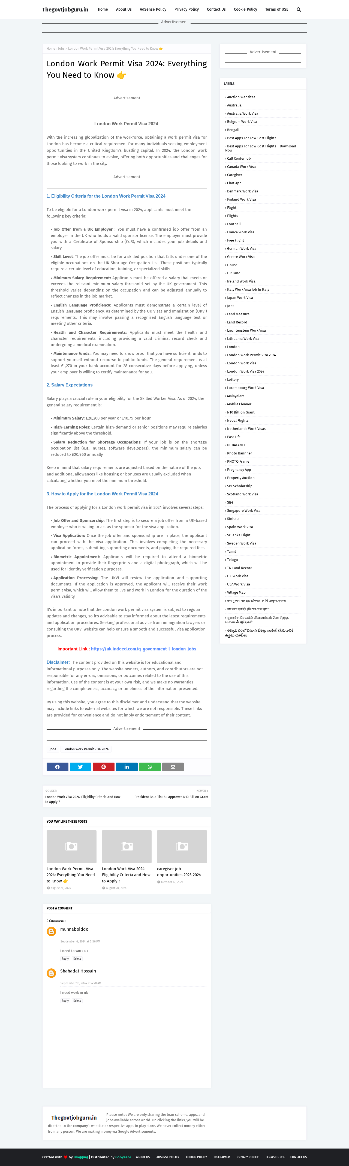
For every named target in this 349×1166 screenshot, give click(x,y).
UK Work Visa (237, 576)
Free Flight (235, 240)
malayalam (235, 396)
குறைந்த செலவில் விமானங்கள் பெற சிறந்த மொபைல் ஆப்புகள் (257, 619)
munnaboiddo (74, 929)
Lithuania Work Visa (243, 339)
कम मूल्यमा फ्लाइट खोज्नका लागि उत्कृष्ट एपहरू (256, 601)
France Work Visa (240, 232)
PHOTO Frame (238, 461)
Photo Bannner (239, 453)
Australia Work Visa (242, 113)
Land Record (237, 322)
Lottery (233, 379)
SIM (230, 502)
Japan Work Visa (240, 298)
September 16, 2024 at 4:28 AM (81, 983)
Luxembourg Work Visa (245, 388)
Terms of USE (276, 9)
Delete (77, 958)
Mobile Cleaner (239, 404)
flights (232, 216)
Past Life (233, 437)
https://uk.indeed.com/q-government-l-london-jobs (143, 649)
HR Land (233, 273)
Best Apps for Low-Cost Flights (251, 138)
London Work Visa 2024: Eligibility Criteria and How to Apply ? (126, 875)
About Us (124, 9)
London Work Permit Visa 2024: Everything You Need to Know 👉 (71, 875)
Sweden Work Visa (241, 543)
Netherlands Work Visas (246, 429)
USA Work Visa (238, 584)
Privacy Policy (186, 9)
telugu (232, 560)
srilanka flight (239, 535)
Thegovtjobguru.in (65, 9)
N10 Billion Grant (241, 412)
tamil (231, 551)
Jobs (61, 48)
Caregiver (234, 175)
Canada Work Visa (241, 167)
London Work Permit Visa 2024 (86, 749)
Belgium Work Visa (242, 122)
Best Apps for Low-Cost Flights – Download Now (260, 148)
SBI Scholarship (239, 486)
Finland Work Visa (241, 199)
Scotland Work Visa (242, 494)
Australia (234, 105)
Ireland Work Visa (241, 281)
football (234, 224)
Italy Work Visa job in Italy (248, 289)
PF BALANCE (236, 445)
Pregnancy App (239, 470)
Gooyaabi (123, 1157)
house (232, 265)
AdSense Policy (153, 9)
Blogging (81, 1157)
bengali (233, 130)
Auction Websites (241, 97)
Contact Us (216, 9)
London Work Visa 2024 (245, 371)
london (233, 347)
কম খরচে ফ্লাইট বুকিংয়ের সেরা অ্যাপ (248, 609)
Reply (65, 958)
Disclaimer (222, 1157)
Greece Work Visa (241, 257)
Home (103, 9)
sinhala (233, 519)
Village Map (236, 592)
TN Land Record (239, 568)
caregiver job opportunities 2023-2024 (179, 872)
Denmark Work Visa (242, 191)
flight (231, 208)
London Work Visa (241, 363)
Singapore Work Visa (243, 510)
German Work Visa (241, 248)
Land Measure (238, 314)
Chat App (234, 183)
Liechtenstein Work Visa (246, 330)
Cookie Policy (245, 9)
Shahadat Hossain (78, 971)
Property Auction (241, 478)
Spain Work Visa (240, 527)
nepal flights (237, 420)
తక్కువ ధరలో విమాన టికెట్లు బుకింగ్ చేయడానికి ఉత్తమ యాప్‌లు (259, 632)
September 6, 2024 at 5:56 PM (80, 941)
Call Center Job (239, 158)
